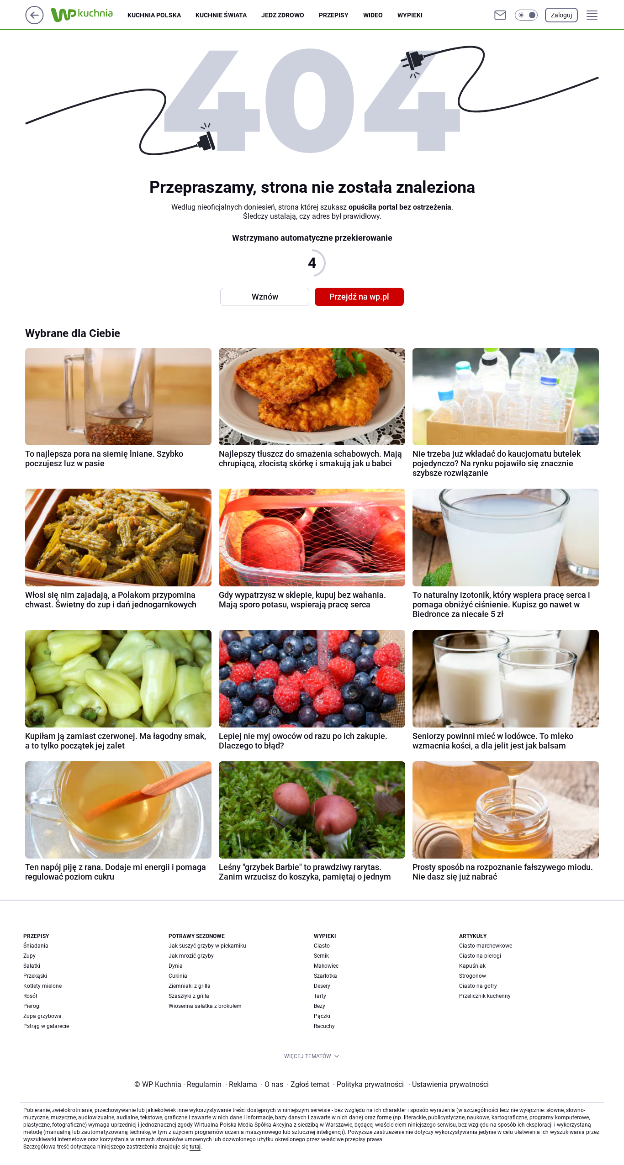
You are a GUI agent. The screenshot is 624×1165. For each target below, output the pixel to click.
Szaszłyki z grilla (189, 996)
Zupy (29, 956)
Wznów (265, 296)
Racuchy (324, 1026)
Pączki (322, 1016)
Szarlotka (325, 976)
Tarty (320, 996)
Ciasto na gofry (478, 986)
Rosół (30, 996)
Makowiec (326, 966)
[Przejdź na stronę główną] (34, 21)
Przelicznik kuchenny (485, 996)
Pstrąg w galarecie (46, 1026)
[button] (526, 15)
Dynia (176, 966)
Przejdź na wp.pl (359, 296)
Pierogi (32, 1006)
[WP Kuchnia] (89, 15)
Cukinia (178, 976)
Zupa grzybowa (42, 1016)
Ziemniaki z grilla (190, 986)
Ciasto (322, 946)
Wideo (373, 15)
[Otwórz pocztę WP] (500, 15)
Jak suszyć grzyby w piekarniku (207, 946)
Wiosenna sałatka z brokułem (205, 1006)
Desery (322, 986)
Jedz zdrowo (282, 15)
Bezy (319, 1006)
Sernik (321, 956)
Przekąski (35, 976)
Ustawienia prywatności (448, 1084)
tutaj (195, 1147)
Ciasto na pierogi (480, 956)
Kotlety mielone (42, 986)
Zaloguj (561, 15)
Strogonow (472, 976)
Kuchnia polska (154, 15)
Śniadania (35, 946)
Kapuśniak (472, 966)
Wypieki (410, 15)
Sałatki (31, 966)
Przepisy (334, 15)
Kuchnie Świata (221, 15)
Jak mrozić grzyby (191, 956)
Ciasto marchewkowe (485, 946)
